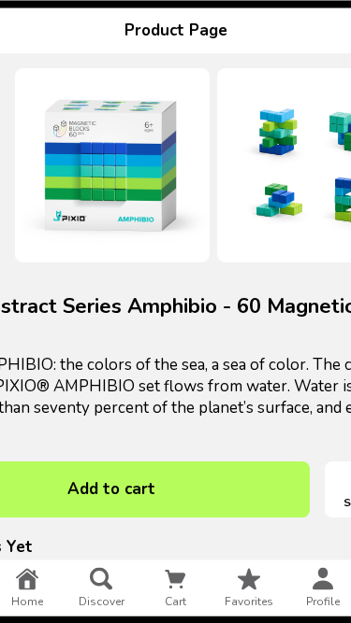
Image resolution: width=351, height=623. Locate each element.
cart (175, 600)
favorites (249, 600)
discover (101, 600)
